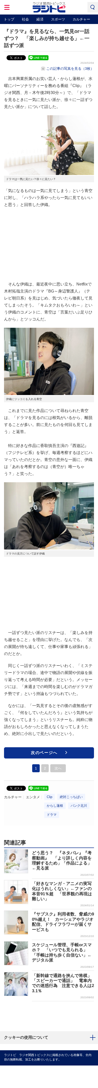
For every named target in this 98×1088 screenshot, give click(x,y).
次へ (58, 768)
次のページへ (44, 752)
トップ (9, 19)
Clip (49, 797)
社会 (25, 19)
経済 (39, 19)
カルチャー (81, 19)
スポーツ (58, 19)
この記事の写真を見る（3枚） (70, 68)
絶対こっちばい (71, 797)
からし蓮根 (55, 806)
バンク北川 (79, 806)
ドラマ (52, 814)
